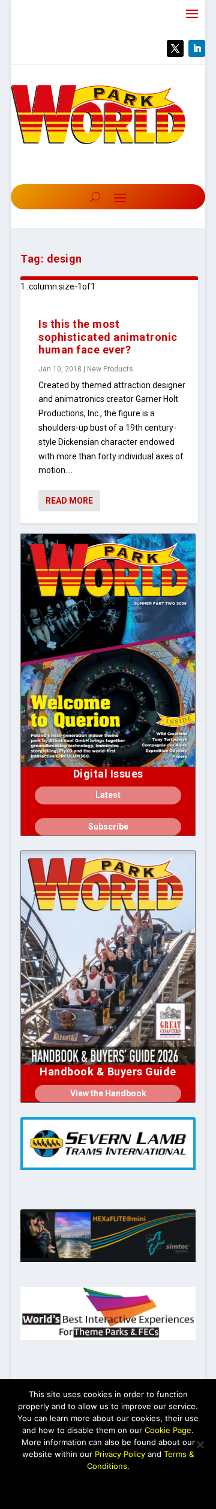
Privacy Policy (120, 1454)
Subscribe (108, 826)
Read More (69, 500)
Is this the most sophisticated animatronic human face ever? (108, 337)
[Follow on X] (175, 48)
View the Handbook (108, 1093)
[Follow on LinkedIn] (196, 48)
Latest (108, 795)
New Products (110, 369)
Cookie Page (168, 1430)
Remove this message (108, 1486)
